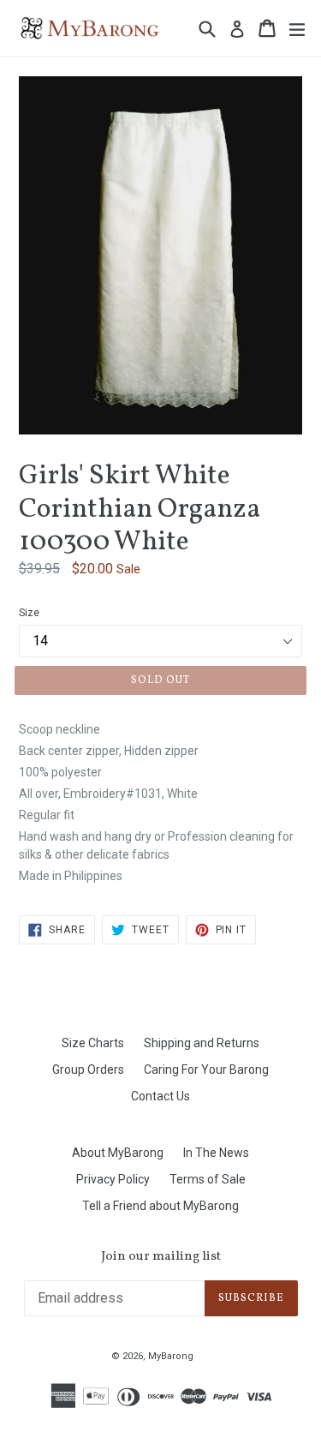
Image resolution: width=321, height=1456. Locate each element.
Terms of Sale (207, 1179)
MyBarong (170, 1356)
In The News (216, 1152)
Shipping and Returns (201, 1043)
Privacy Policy (113, 1179)
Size (29, 613)
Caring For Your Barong (206, 1069)
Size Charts (93, 1043)
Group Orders (88, 1069)
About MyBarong (117, 1152)
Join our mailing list (161, 1257)
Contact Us (160, 1096)
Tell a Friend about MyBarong (160, 1206)
